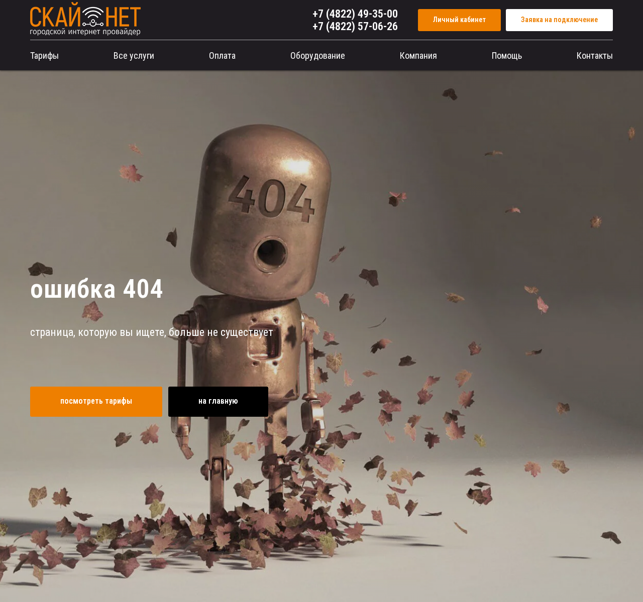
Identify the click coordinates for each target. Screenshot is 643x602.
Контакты (595, 55)
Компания (418, 55)
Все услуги (134, 55)
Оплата (222, 55)
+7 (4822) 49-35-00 (355, 14)
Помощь (507, 55)
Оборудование (317, 55)
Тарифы (44, 55)
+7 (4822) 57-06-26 (355, 26)
